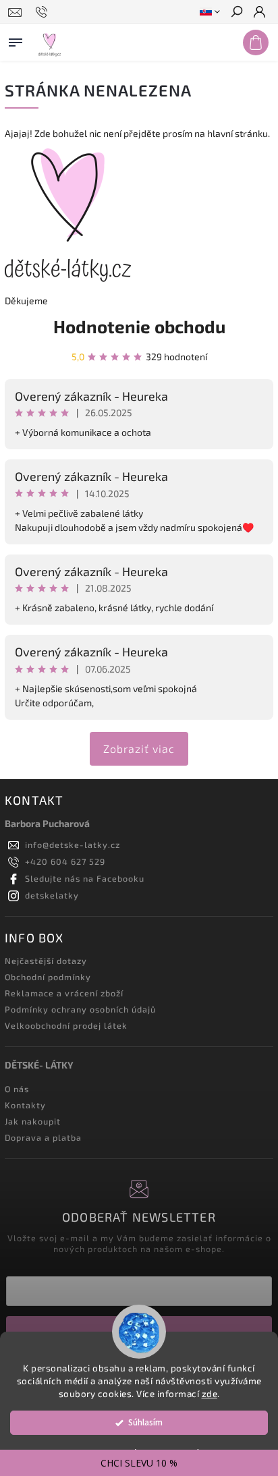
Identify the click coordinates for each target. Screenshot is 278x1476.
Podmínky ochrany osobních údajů (80, 1009)
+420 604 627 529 (65, 861)
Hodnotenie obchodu (139, 326)
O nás (17, 1088)
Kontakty (25, 1105)
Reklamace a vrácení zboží (64, 993)
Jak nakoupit (33, 1121)
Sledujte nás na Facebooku (84, 878)
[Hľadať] (236, 13)
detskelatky (52, 895)
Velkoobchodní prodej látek (66, 1025)
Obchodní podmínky (48, 976)
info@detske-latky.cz (72, 844)
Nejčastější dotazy (46, 960)
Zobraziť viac (139, 748)
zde (210, 1393)
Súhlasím (145, 1422)
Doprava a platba (43, 1137)
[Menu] (15, 40)
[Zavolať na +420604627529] (43, 12)
